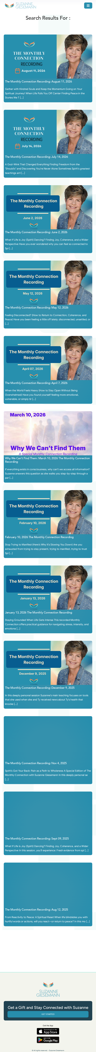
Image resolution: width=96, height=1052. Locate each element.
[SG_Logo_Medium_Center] (48, 981)
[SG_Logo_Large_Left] (20, 3)
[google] (48, 1037)
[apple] (48, 1029)
